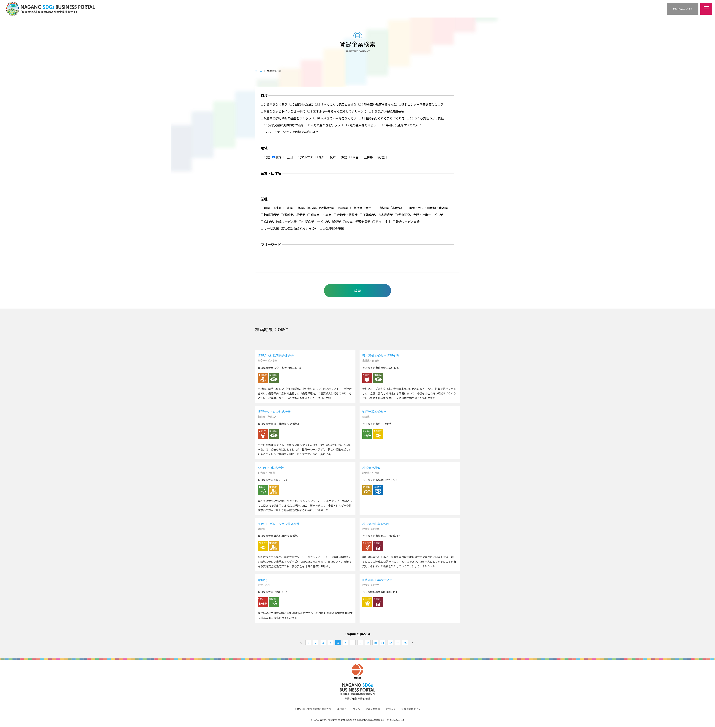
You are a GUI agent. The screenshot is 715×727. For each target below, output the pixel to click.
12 (390, 642)
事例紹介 (342, 709)
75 (405, 642)
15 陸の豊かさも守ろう (360, 125)
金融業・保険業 (347, 214)
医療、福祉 (382, 221)
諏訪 (343, 157)
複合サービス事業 (407, 221)
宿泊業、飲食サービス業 (280, 221)
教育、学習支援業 (358, 221)
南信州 (382, 157)
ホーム (258, 70)
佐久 (321, 157)
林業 (278, 208)
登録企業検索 (373, 709)
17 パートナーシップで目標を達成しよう (291, 131)
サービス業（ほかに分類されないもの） (290, 228)
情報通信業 (271, 214)
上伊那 (368, 157)
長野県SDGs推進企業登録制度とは (312, 709)
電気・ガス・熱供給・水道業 (428, 208)
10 (375, 642)
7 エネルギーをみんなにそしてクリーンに (338, 111)
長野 (278, 157)
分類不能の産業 (333, 228)
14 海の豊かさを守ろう (324, 125)
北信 (266, 157)
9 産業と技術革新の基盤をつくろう (287, 118)
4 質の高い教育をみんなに (379, 104)
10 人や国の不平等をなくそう (336, 118)
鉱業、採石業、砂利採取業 (315, 208)
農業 (266, 208)
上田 (289, 157)
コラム (356, 709)
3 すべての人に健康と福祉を (337, 104)
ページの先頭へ (707, 719)
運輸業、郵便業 (294, 214)
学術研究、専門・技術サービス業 (420, 214)
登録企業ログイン (411, 709)
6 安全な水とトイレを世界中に (284, 111)
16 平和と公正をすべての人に (401, 125)
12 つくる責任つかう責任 (426, 118)
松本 (332, 157)
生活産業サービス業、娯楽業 (321, 221)
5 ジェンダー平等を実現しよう (422, 104)
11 (382, 642)
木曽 (355, 157)
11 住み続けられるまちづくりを (383, 118)
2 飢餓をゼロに (302, 104)
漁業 (289, 208)
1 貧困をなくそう (275, 104)
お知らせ (390, 709)
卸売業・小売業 (320, 214)
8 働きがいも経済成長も (387, 111)
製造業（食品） (363, 208)
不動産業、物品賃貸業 (377, 214)
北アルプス (305, 157)
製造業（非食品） (391, 208)
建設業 (343, 208)
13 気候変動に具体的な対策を (283, 125)
